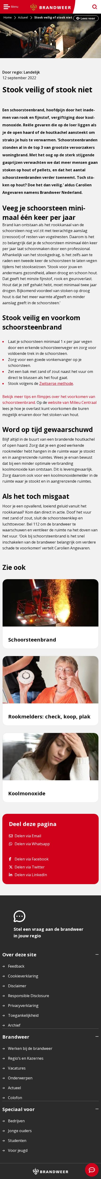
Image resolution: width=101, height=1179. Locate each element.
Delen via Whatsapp (32, 843)
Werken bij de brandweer (30, 1048)
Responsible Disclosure (28, 995)
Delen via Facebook (31, 859)
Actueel (14, 1087)
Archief (14, 1025)
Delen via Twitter (29, 867)
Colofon (15, 1097)
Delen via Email (27, 835)
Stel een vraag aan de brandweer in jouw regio (48, 932)
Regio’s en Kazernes (25, 1058)
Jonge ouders (20, 1130)
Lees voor (88, 18)
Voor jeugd (17, 1150)
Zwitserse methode (56, 383)
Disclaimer (17, 985)
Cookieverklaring (23, 976)
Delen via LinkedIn (30, 874)
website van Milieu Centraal (72, 402)
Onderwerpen (20, 1078)
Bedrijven (16, 1120)
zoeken (93, 7)
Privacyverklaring (23, 1005)
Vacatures (17, 1068)
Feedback (16, 966)
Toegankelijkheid (23, 1015)
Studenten (17, 1140)
